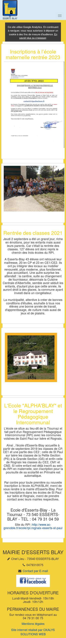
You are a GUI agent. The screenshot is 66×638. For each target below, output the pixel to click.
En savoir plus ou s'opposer (38, 36)
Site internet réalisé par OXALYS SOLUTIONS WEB (33, 631)
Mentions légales (33, 623)
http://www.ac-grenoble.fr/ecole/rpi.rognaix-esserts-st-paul (33, 526)
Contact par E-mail (35, 570)
